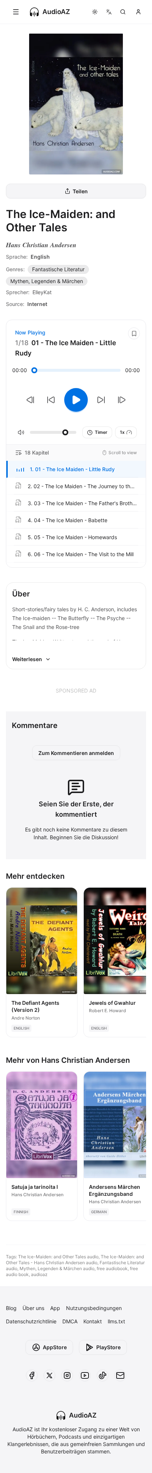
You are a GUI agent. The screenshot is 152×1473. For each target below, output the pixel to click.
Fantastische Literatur (58, 269)
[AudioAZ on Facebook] (32, 1375)
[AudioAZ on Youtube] (85, 1375)
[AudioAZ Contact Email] (120, 1375)
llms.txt (116, 1321)
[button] (76, 469)
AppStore (55, 1347)
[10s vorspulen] (101, 399)
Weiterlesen (27, 659)
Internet (37, 304)
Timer (101, 432)
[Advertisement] (76, 690)
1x (122, 432)
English (40, 257)
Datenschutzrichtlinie (31, 1321)
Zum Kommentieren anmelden (76, 753)
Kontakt (92, 1321)
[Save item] (134, 333)
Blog (11, 1308)
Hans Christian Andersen (41, 244)
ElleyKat (42, 292)
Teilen (80, 191)
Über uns (33, 1308)
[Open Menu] (16, 11)
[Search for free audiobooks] (123, 12)
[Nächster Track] (121, 399)
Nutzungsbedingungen (94, 1308)
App (55, 1308)
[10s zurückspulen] (51, 399)
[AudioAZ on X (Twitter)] (49, 1375)
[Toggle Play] (76, 400)
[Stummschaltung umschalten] (21, 432)
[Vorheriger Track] (30, 399)
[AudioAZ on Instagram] (67, 1375)
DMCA (69, 1321)
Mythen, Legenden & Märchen (46, 281)
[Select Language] (109, 12)
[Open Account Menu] (138, 12)
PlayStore (108, 1347)
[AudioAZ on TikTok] (102, 1375)
